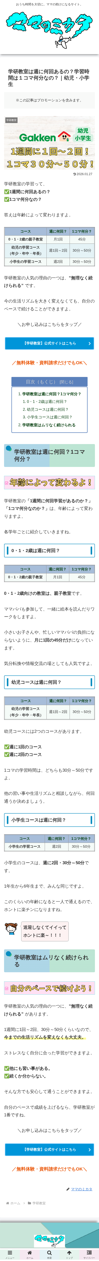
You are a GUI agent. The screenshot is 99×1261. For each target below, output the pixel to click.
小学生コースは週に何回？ (50, 417)
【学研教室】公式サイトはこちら (49, 343)
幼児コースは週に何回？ (48, 409)
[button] (89, 900)
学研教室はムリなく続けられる (49, 425)
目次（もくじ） (42, 381)
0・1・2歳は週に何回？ (47, 401)
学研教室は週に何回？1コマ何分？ (51, 394)
